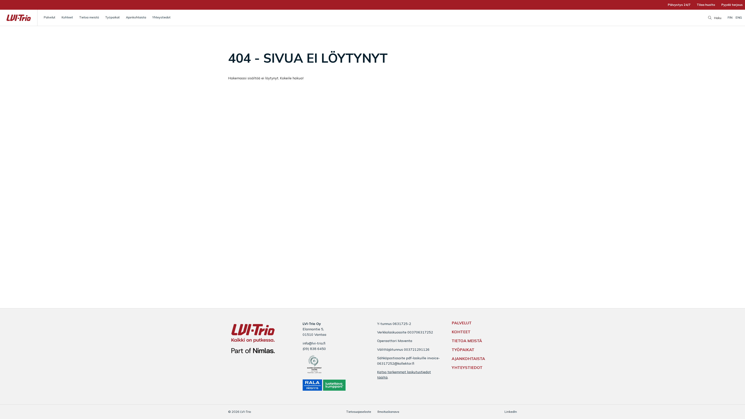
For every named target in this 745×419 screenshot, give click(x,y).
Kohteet (67, 17)
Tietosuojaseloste (358, 412)
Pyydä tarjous (732, 5)
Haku (717, 18)
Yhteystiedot (161, 17)
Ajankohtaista (136, 17)
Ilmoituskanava (388, 412)
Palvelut (49, 17)
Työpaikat (112, 17)
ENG (738, 17)
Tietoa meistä (89, 17)
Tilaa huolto (706, 5)
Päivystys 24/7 (679, 5)
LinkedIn (510, 412)
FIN (730, 17)
